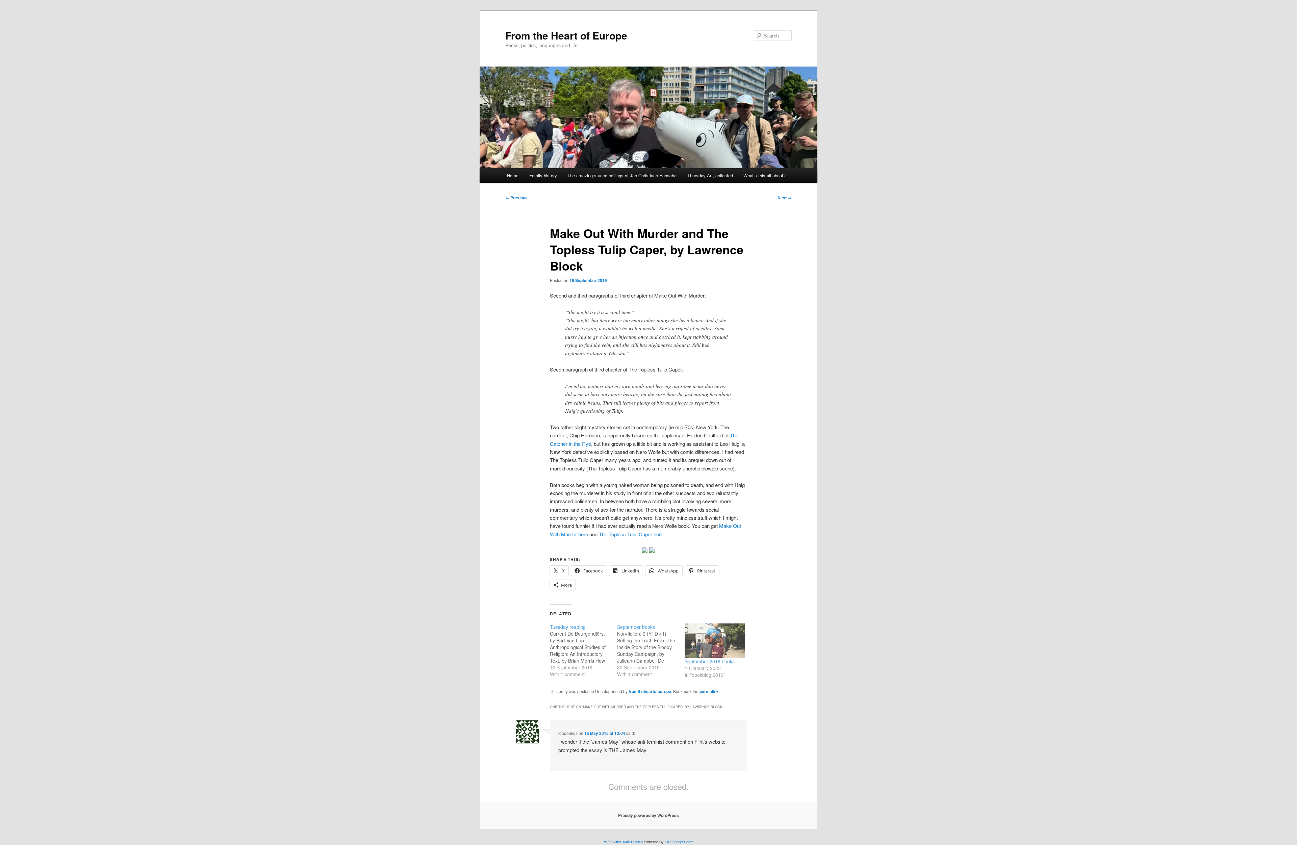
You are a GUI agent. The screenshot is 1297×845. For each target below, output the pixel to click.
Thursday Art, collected (710, 175)
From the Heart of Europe (566, 35)
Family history (543, 175)
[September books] (650, 650)
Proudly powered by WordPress (648, 815)
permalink (709, 691)
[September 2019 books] (715, 640)
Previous (516, 198)
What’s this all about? (764, 175)
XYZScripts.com (680, 841)
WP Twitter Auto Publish (623, 841)
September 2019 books (710, 661)
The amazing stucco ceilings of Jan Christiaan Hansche (622, 175)
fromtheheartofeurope (650, 691)
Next (785, 198)
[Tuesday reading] (583, 650)
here (631, 534)
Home (512, 175)
